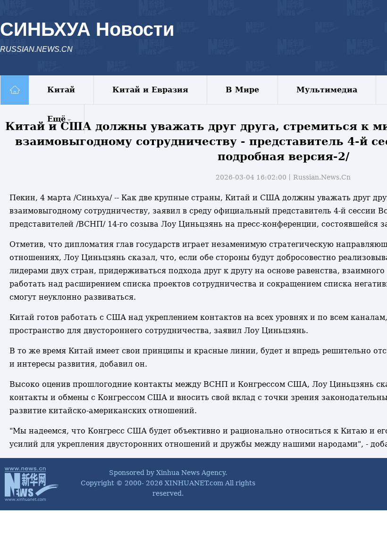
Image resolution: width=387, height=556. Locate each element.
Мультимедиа (326, 89)
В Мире (242, 89)
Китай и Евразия (150, 89)
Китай (61, 89)
